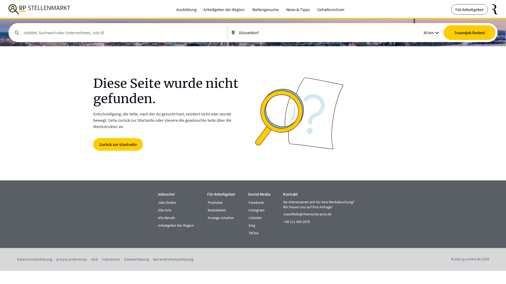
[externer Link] (493, 9)
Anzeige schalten (221, 217)
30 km (428, 32)
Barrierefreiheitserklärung (173, 259)
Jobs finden (167, 202)
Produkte (215, 202)
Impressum (111, 259)
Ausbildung (186, 9)
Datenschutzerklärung (34, 259)
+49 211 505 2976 (297, 221)
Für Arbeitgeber (469, 9)
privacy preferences (71, 259)
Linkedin (255, 217)
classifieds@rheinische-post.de (308, 214)
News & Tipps (298, 9)
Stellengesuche (265, 9)
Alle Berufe (166, 217)
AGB (94, 259)
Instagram (257, 210)
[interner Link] (39, 9)
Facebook (256, 202)
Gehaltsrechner (331, 9)
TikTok (254, 233)
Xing (252, 225)
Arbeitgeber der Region (224, 9)
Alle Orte (165, 210)
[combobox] (123, 32)
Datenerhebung (136, 259)
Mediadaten (217, 210)
